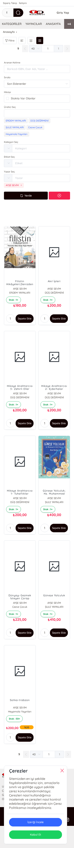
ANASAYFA (53, 24)
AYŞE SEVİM (20, 288)
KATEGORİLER (12, 24)
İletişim (23, 3)
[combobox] (37, 113)
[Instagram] (67, 820)
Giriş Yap (63, 12)
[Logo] (37, 12)
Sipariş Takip (10, 3)
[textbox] (37, 113)
